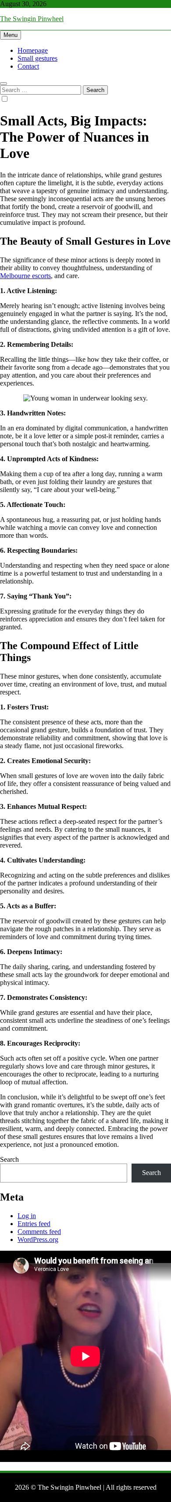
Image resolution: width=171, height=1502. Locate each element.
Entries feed (34, 1223)
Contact (28, 66)
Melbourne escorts (25, 275)
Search (9, 1159)
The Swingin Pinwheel (32, 18)
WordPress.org (38, 1239)
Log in (27, 1215)
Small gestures (37, 58)
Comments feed (39, 1231)
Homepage (33, 50)
